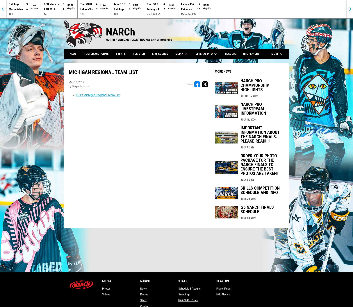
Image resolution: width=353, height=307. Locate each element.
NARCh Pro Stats (188, 300)
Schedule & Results (189, 288)
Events (144, 294)
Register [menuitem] (139, 53)
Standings (184, 294)
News (143, 288)
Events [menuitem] (121, 53)
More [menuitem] (277, 54)
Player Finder (223, 288)
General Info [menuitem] (206, 54)
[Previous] (3, 9)
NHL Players (223, 294)
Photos (106, 288)
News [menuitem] (73, 53)
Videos (106, 294)
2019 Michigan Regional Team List (98, 95)
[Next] (350, 9)
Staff (143, 300)
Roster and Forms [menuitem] (96, 53)
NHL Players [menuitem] (251, 53)
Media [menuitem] (181, 54)
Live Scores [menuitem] (160, 53)
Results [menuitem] (230, 53)
